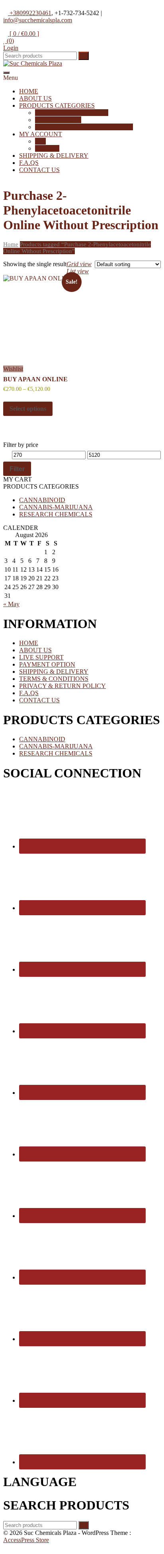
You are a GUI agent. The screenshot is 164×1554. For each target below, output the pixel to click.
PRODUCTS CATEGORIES (57, 105)
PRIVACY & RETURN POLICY (62, 685)
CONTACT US (39, 169)
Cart (40, 141)
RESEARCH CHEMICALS (71, 112)
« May (11, 604)
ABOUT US (35, 98)
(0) (9, 40)
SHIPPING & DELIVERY (53, 155)
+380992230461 (29, 13)
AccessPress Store (26, 1540)
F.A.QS (29, 162)
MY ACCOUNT (40, 134)
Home (10, 244)
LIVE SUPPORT (41, 657)
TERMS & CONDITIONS (53, 678)
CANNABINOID (58, 119)
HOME (28, 91)
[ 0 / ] (23, 33)
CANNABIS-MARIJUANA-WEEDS (84, 127)
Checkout (47, 148)
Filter (17, 468)
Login (10, 47)
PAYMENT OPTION (47, 664)
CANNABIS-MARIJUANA (56, 507)
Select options (28, 408)
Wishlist (13, 368)
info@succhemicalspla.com (37, 20)
